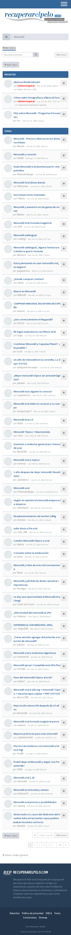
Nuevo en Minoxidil (25, 291)
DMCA (49, 913)
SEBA (19, 769)
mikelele (21, 825)
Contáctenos (30, 917)
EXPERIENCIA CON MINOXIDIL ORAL (33, 625)
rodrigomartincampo (27, 367)
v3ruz (20, 435)
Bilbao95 (22, 295)
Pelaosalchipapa (25, 174)
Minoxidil (9, 48)
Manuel (20, 146)
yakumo (21, 383)
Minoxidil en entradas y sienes (31, 789)
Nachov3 (21, 254)
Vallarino (22, 616)
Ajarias (21, 544)
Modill (20, 158)
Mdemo (20, 214)
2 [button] (35, 845)
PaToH (21, 323)
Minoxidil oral (21, 488)
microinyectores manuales (29, 194)
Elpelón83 (22, 451)
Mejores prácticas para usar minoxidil (35, 733)
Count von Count (26, 604)
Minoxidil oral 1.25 (24, 777)
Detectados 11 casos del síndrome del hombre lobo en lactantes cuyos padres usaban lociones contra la (36, 818)
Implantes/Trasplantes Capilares (32, 104)
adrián (21, 282)
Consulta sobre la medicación (31, 553)
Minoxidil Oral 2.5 (23, 419)
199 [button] (59, 845)
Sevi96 (20, 753)
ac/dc (19, 351)
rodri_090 (22, 532)
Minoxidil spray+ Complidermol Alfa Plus (37, 665)
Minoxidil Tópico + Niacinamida (32, 431)
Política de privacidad (32, 913)
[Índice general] (6, 37)
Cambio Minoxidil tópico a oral (32, 540)
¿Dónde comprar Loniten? (29, 279)
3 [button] (39, 845)
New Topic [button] (11, 64)
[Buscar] (36, 54)
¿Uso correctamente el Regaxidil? (33, 319)
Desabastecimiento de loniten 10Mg (35, 516)
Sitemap (43, 917)
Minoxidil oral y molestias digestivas (35, 653)
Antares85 (22, 713)
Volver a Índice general (16, 855)
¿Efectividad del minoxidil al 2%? (33, 612)
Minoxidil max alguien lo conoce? (33, 391)
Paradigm (21, 588)
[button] (66, 845)
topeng (21, 805)
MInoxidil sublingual (25, 235)
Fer (18, 120)
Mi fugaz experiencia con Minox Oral (35, 331)
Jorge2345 (23, 628)
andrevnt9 (23, 793)
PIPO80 (21, 669)
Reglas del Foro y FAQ (26, 89)
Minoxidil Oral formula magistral (33, 223)
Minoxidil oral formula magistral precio (36, 721)
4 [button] (44, 845)
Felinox (21, 198)
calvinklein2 (23, 479)
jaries (20, 556)
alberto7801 (23, 697)
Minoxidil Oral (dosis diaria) (29, 182)
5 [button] (48, 845)
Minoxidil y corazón (25, 154)
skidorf (21, 681)
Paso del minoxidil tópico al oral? (33, 677)
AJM (20, 226)
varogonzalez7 (24, 411)
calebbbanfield (25, 737)
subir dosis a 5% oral (25, 528)
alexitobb (22, 781)
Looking (22, 238)
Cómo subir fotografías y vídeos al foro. (37, 97)
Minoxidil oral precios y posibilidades (35, 802)
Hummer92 (23, 656)
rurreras (22, 463)
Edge (20, 335)
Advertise (15, 913)
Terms (57, 913)
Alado (20, 423)
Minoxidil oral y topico (27, 459)
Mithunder (23, 186)
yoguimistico (23, 270)
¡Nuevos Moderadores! (27, 82)
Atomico (22, 519)
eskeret (21, 311)
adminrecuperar (26, 85)
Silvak (20, 572)
